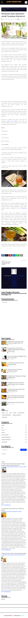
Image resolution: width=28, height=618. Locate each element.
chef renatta (14, 284)
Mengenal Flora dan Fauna (14, 278)
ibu (7, 412)
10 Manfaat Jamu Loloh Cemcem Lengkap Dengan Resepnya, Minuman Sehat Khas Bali (16, 349)
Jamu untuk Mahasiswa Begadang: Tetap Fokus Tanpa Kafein (16, 357)
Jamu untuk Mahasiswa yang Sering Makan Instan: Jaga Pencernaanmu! (15, 396)
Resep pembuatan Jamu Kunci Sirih (15, 402)
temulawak (4, 417)
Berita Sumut (14, 281)
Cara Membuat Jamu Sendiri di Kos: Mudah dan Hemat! (15, 363)
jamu (10, 412)
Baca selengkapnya (6, 505)
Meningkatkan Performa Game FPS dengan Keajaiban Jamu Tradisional (15, 383)
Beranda (4, 8)
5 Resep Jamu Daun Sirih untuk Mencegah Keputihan (14, 370)
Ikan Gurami (14, 285)
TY (13, 615)
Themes (22, 615)
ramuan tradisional (17, 415)
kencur (15, 412)
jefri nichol (14, 280)
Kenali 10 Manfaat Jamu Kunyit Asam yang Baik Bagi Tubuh (16, 390)
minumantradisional (6, 415)
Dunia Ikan (14, 282)
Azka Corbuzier (14, 286)
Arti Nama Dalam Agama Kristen (10, 19)
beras (3, 412)
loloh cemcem (21, 412)
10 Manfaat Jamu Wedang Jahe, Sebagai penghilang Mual (16, 376)
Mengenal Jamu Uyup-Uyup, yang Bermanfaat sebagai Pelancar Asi (15, 342)
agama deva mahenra (12, 121)
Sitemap (3, 599)
